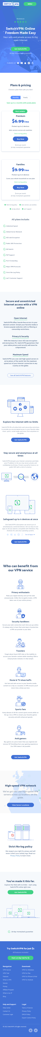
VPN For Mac (26, 973)
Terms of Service (27, 1007)
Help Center (6, 1007)
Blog (4, 996)
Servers (5, 983)
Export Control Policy (29, 1017)
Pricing (5, 986)
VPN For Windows (28, 969)
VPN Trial (6, 973)
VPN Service (7, 969)
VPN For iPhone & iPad (29, 976)
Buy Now (20, 139)
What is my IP (7, 993)
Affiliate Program (8, 989)
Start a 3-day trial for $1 (20, 957)
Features (5, 976)
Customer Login (8, 1014)
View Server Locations (20, 804)
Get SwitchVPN (20, 48)
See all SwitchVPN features (20, 375)
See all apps (29, 534)
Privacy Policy (15, 855)
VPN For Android (27, 979)
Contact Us (6, 1011)
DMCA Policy (26, 1014)
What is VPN (7, 979)
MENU (30, 4)
